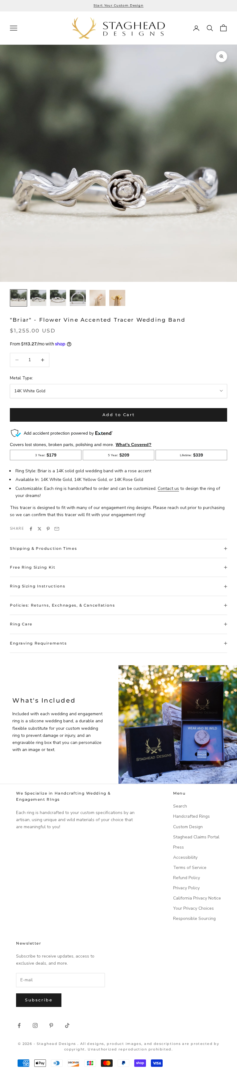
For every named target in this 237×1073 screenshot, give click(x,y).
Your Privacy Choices (193, 908)
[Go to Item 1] (18, 298)
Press (178, 847)
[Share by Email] (56, 528)
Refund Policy (186, 878)
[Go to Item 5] (97, 298)
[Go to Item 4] (77, 298)
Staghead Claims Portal (196, 837)
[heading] (118, 28)
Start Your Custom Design (118, 5)
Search (180, 806)
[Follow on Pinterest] (51, 1025)
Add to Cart (118, 414)
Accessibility (185, 857)
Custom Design (188, 827)
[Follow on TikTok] (67, 1025)
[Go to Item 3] (58, 298)
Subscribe (38, 999)
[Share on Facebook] (30, 528)
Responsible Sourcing (194, 918)
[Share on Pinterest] (48, 528)
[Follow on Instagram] (35, 1025)
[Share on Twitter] (39, 528)
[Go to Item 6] (117, 298)
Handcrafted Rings (191, 816)
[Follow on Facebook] (19, 1025)
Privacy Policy (186, 888)
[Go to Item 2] (38, 298)
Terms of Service (189, 868)
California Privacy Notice (197, 898)
